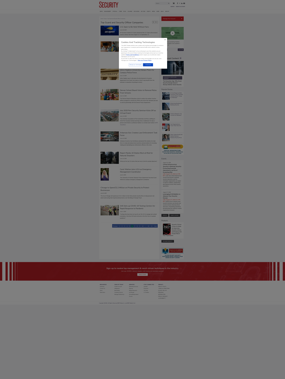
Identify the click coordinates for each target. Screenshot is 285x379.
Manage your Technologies (135, 64)
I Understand (148, 64)
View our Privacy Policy (144, 60)
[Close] (165, 39)
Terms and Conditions (132, 55)
